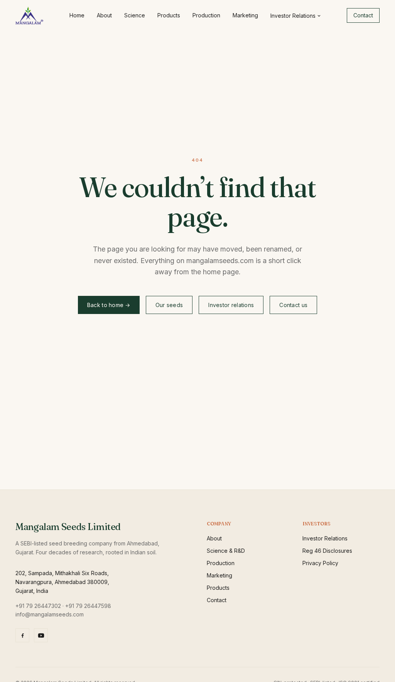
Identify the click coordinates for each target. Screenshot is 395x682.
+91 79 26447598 (88, 606)
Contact (363, 15)
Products (168, 15)
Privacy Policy (320, 563)
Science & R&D (226, 550)
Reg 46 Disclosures (327, 550)
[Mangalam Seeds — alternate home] (29, 15)
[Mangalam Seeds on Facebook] (22, 635)
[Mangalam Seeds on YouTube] (41, 635)
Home (76, 15)
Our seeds (169, 305)
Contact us (293, 305)
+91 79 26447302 (38, 606)
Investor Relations (293, 15)
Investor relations (231, 305)
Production (206, 15)
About (104, 15)
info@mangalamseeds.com (49, 614)
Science (134, 15)
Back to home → (108, 305)
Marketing (245, 15)
